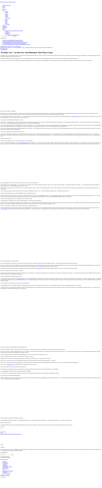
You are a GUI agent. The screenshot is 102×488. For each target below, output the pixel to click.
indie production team (57, 195)
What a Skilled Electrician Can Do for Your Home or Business (14, 43)
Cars (6, 13)
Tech (6, 22)
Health (6, 16)
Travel (6, 23)
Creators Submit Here (7, 473)
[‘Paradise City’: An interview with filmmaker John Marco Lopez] (8, 444)
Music (6, 19)
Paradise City (19, 434)
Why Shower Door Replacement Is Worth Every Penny (13, 41)
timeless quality (13, 184)
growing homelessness (24, 142)
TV (3, 8)
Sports (6, 21)
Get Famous (5, 463)
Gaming (6, 15)
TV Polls (4, 9)
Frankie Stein (4, 49)
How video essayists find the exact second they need (12, 40)
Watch (4, 25)
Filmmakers (5, 26)
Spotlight (7, 31)
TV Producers (63, 125)
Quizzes (6, 12)
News (4, 7)
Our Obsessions (17, 46)
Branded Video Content (7, 466)
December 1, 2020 (3, 48)
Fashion (6, 14)
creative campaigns (4, 208)
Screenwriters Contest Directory (13, 34)
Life (3, 10)
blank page (39, 268)
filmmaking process (20, 278)
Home (4, 6)
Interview (8, 434)
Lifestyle (9, 46)
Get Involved (5, 467)
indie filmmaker (3, 434)
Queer (6, 20)
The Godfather (5, 371)
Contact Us (5, 464)
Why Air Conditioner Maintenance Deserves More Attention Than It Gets (16, 44)
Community (5, 471)
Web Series (5, 27)
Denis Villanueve (43, 377)
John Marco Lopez (13, 434)
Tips (3, 469)
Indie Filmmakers (3, 46)
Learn (4, 29)
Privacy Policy (5, 462)
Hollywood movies (75, 116)
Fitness (9, 17)
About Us (4, 461)
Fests (4, 28)
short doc (44, 349)
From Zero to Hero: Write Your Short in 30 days (14, 30)
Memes (6, 11)
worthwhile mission (10, 364)
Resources (7, 33)
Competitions (7, 32)
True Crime (7, 24)
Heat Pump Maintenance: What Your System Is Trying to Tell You (15, 42)
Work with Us (5, 465)
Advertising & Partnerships (8, 470)
